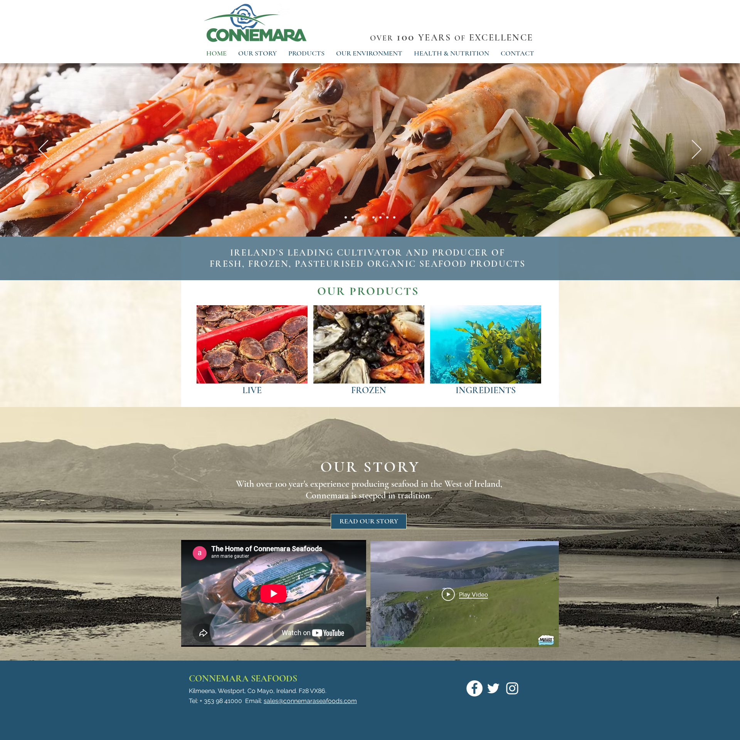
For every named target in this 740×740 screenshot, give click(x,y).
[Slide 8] (353, 217)
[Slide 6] (380, 217)
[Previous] (43, 150)
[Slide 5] (346, 217)
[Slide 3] (366, 217)
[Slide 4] (373, 217)
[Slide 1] (394, 217)
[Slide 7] (387, 217)
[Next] (696, 150)
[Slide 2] (359, 217)
